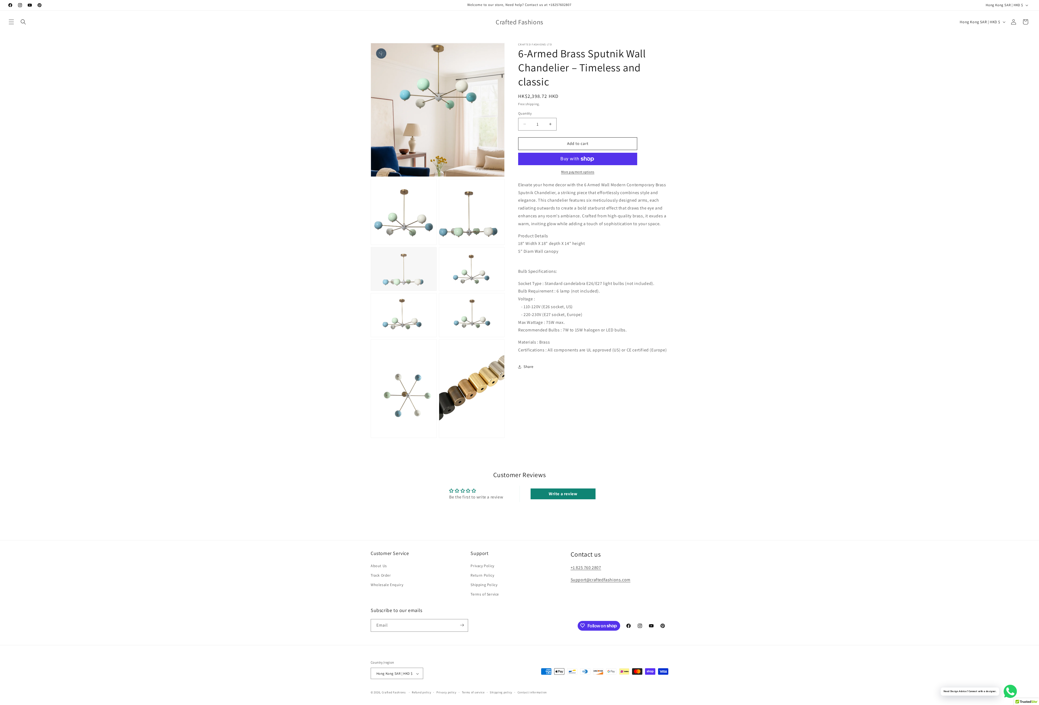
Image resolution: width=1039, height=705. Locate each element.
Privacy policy (446, 692)
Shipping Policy (484, 584)
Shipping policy (501, 692)
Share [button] (529, 366)
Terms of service (473, 692)
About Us (379, 565)
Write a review (563, 494)
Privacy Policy (482, 565)
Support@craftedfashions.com (600, 579)
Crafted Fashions (394, 692)
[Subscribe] (462, 625)
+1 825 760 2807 (586, 567)
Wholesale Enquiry (387, 584)
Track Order (381, 575)
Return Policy (482, 575)
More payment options (577, 172)
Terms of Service (485, 594)
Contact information (532, 692)
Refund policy (421, 692)
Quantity (525, 113)
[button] (11, 22)
